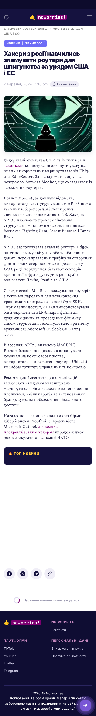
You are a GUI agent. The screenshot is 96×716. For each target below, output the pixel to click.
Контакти (58, 630)
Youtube (10, 656)
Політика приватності (68, 656)
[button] (6, 18)
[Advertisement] (48, 513)
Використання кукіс (67, 648)
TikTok (9, 648)
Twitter (9, 663)
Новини (13, 43)
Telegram (11, 671)
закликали (14, 165)
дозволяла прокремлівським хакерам (31, 429)
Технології (35, 43)
